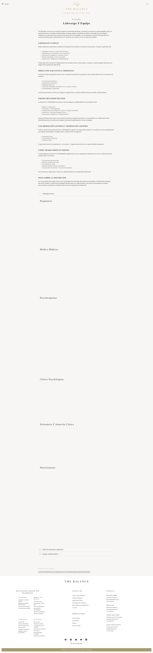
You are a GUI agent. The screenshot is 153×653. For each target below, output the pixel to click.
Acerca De (77, 19)
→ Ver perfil (46, 240)
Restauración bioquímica (39, 611)
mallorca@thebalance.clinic (112, 599)
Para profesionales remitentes (38, 633)
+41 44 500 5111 (110, 611)
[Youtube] (81, 640)
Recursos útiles (76, 625)
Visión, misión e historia (78, 595)
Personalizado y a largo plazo (39, 604)
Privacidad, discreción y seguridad (39, 626)
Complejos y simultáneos (23, 629)
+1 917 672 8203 (110, 631)
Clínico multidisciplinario (39, 606)
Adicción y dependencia (23, 623)
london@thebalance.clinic (112, 619)
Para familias (37, 630)
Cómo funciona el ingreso (72, 572)
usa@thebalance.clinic (111, 629)
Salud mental (21, 622)
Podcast (74, 623)
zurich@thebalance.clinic (112, 609)
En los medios (76, 618)
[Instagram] (76, 640)
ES (147, 4)
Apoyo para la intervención (40, 629)
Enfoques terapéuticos (39, 613)
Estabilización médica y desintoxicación (23, 604)
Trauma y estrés (21, 627)
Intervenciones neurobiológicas (37, 609)
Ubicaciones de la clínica (84, 572)
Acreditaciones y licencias (79, 603)
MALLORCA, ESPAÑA (111, 595)
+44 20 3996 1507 (110, 621)
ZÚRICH (88, 13)
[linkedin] (71, 640)
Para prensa (75, 620)
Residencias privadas (38, 623)
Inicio (73, 19)
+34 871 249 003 (110, 601)
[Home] (76, 5)
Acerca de (41, 572)
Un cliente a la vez (38, 601)
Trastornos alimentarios (23, 625)
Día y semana (37, 622)
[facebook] (66, 640)
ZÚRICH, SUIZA (110, 605)
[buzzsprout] (86, 640)
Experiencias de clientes (39, 636)
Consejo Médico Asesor (59, 572)
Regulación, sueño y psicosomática (22, 631)
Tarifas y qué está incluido (24, 606)
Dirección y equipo (77, 598)
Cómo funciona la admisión (24, 608)
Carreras (74, 607)
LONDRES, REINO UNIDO (112, 615)
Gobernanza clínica (49, 572)
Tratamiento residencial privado (23, 600)
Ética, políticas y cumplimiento (80, 605)
